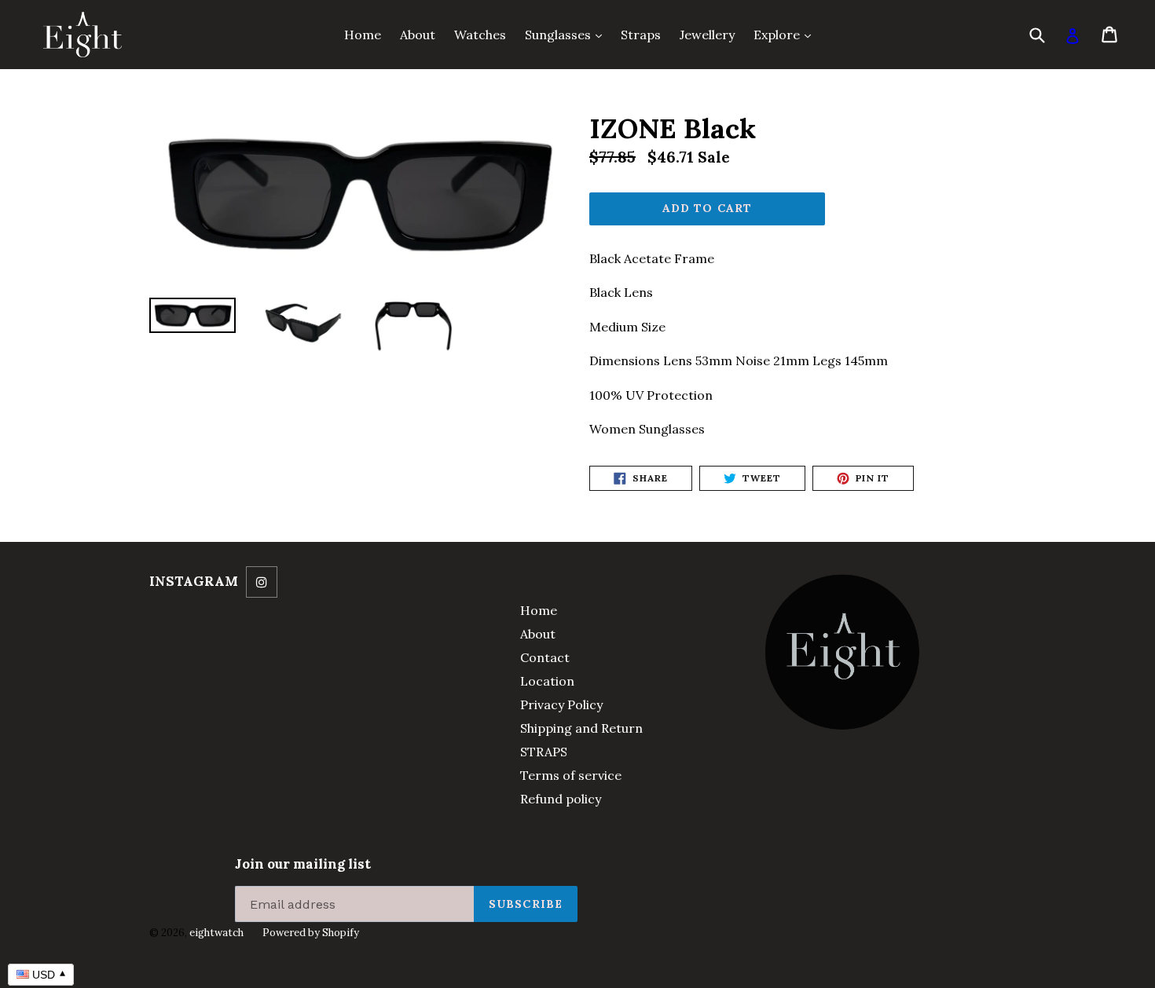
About (417, 34)
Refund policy (560, 799)
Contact (545, 657)
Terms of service (571, 775)
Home (362, 34)
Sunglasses (567, 34)
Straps (641, 34)
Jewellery (707, 34)
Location (547, 681)
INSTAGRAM (193, 581)
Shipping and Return (581, 728)
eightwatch (216, 932)
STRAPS (543, 751)
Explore (786, 34)
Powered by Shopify (310, 932)
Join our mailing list (303, 864)
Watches (480, 34)
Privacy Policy (561, 704)
